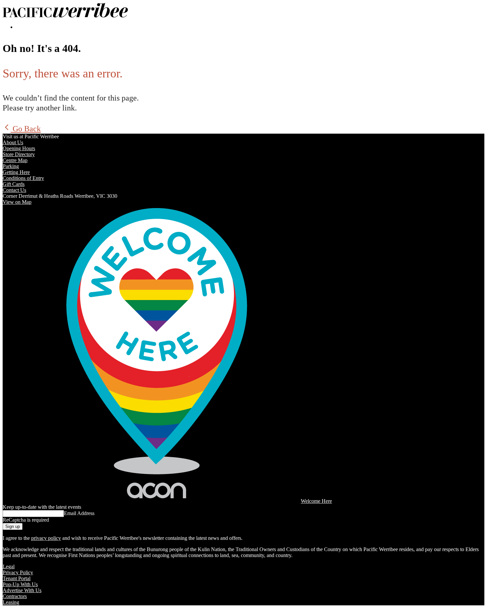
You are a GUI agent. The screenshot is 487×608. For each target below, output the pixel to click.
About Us (13, 142)
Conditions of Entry (23, 178)
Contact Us (14, 190)
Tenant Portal (16, 578)
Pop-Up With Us (20, 584)
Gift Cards (14, 184)
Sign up (12, 526)
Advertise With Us (22, 590)
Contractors (15, 596)
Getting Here (16, 172)
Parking (11, 166)
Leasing (11, 602)
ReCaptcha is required (26, 520)
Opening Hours (19, 148)
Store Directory (19, 154)
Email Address (79, 513)
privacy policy (46, 538)
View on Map (17, 202)
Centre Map (15, 160)
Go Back (26, 128)
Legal (9, 566)
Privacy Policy (18, 572)
